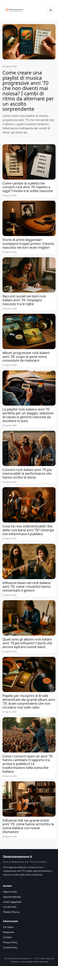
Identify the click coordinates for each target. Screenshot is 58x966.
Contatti (7, 937)
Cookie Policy (10, 947)
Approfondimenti (12, 897)
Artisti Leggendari (12, 902)
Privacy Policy (10, 942)
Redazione (8, 932)
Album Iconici (10, 891)
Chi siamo (8, 927)
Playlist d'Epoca (11, 912)
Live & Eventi (9, 907)
